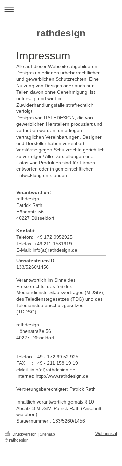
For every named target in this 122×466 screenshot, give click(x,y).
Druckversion (24, 434)
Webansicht (106, 433)
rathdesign (61, 33)
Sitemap (47, 434)
